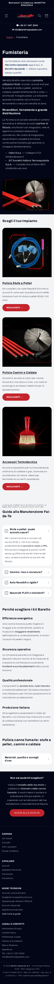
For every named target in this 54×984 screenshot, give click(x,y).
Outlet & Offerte (10, 851)
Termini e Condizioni (12, 941)
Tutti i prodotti (9, 847)
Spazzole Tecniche (11, 870)
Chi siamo (7, 838)
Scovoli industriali (11, 905)
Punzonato (7, 874)
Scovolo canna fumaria (14, 893)
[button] (6, 15)
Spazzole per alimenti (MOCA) (17, 901)
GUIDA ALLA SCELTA (27, 813)
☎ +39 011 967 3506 (27, 25)
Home (9, 37)
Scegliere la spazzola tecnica (17, 897)
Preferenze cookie (11, 937)
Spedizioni (7, 950)
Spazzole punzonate (12, 910)
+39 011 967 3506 (15, 953)
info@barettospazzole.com (15, 957)
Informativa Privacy (12, 929)
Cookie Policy (9, 933)
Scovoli (5, 866)
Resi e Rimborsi (10, 945)
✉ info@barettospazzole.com (27, 30)
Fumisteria (7, 878)
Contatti (6, 843)
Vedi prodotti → (14, 307)
